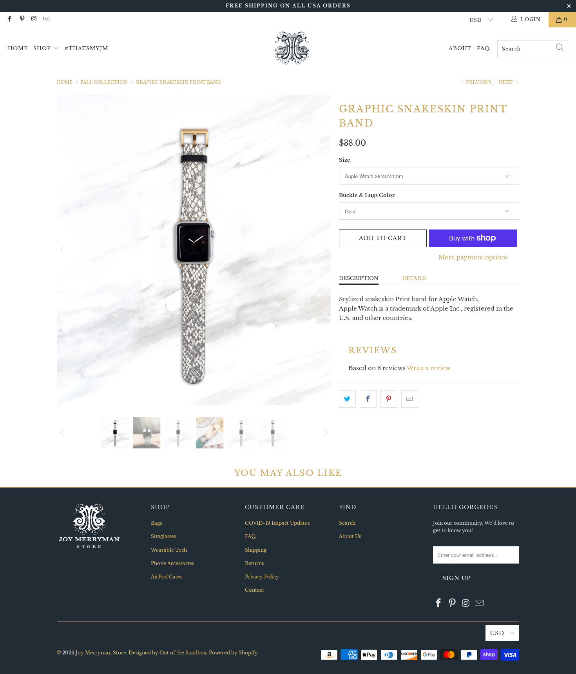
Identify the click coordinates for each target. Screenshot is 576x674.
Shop (43, 48)
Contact (254, 590)
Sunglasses (163, 536)
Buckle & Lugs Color (367, 195)
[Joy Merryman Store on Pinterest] (21, 19)
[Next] (325, 250)
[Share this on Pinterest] (388, 399)
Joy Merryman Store (101, 653)
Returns (254, 563)
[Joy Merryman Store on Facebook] (9, 19)
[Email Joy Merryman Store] (46, 19)
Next (506, 82)
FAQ (483, 48)
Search (347, 523)
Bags (156, 523)
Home (18, 48)
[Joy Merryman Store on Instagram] (34, 19)
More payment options (473, 257)
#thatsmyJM (86, 48)
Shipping (255, 550)
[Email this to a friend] (409, 399)
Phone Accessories (172, 563)
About (460, 48)
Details (414, 278)
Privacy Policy (262, 577)
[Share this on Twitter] (347, 399)
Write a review (429, 368)
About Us (350, 536)
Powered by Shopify (233, 653)
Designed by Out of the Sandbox (167, 653)
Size (344, 160)
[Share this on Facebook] (368, 399)
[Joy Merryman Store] (291, 48)
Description (359, 278)
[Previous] (62, 250)
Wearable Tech (169, 550)
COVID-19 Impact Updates (277, 523)
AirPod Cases (166, 577)
